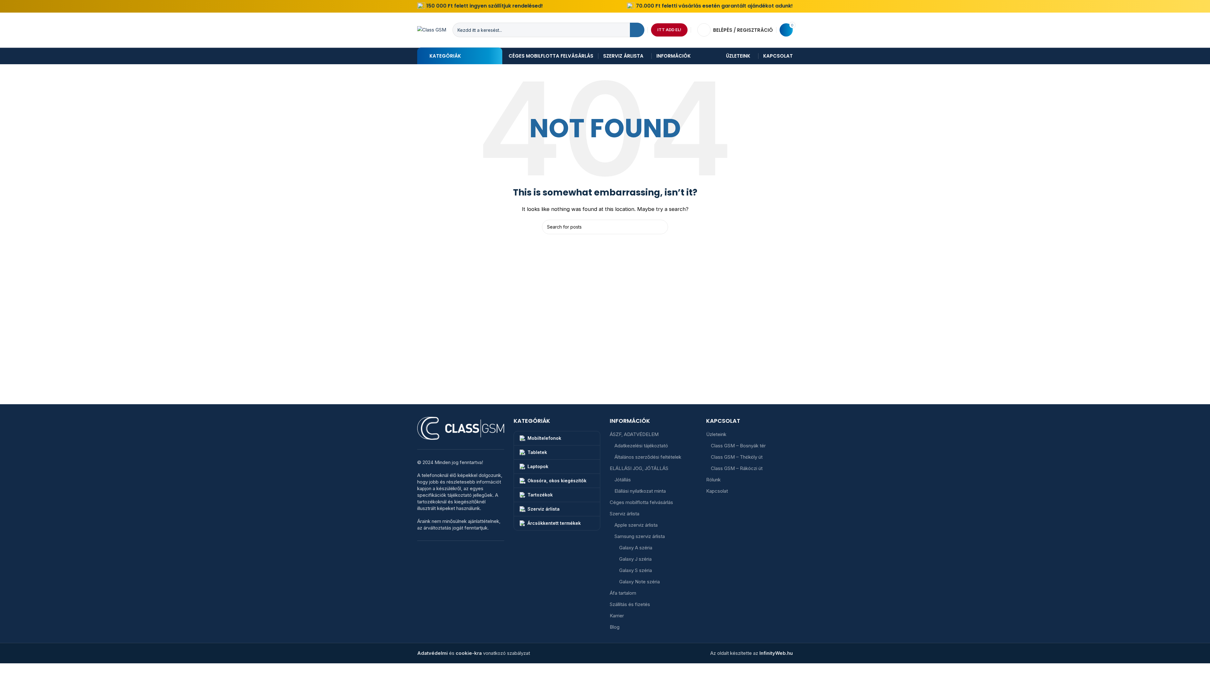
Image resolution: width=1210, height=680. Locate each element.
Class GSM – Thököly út (737, 457)
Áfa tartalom (623, 593)
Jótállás (622, 480)
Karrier (617, 616)
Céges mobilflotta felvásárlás (641, 502)
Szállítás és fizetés (630, 604)
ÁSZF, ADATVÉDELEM (634, 434)
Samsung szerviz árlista (639, 536)
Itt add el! (669, 29)
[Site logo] (431, 29)
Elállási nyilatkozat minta (640, 491)
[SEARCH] (637, 30)
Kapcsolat (717, 491)
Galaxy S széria (635, 570)
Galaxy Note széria (639, 582)
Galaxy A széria (635, 548)
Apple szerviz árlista (636, 525)
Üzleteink (716, 434)
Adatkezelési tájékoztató (641, 446)
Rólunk (713, 480)
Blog (614, 627)
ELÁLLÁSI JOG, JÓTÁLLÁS (639, 468)
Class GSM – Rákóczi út (737, 468)
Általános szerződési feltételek (647, 457)
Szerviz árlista (624, 514)
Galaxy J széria (635, 559)
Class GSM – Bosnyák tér (738, 446)
